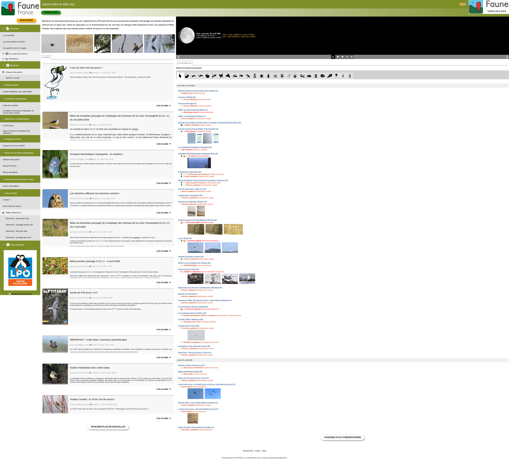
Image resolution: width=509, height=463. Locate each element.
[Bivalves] (329, 76)
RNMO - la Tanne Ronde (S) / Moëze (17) (193, 110)
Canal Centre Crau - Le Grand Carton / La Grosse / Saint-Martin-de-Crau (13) (206, 384)
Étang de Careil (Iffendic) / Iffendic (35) (192, 202)
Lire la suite (163, 105)
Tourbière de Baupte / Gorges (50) (190, 257)
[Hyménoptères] (241, 76)
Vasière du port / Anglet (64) (188, 269)
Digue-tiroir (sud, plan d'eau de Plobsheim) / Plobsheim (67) (200, 288)
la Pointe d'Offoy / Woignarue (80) (190, 319)
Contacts (257, 450)
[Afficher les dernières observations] (189, 68)
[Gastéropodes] (322, 76)
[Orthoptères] (234, 76)
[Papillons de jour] (221, 76)
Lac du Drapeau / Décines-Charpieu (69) (193, 307)
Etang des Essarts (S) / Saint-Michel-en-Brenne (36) (197, 220)
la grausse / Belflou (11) (187, 97)
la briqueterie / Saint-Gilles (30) (189, 172)
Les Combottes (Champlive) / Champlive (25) (195, 147)
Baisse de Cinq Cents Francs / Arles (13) (193, 378)
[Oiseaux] (180, 76)
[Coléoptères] (268, 76)
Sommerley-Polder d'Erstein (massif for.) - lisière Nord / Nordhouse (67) (205, 300)
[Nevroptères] (275, 76)
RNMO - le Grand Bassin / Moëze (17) (192, 116)
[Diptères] (282, 76)
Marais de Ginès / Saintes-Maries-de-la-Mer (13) (196, 427)
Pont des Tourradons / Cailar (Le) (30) (192, 189)
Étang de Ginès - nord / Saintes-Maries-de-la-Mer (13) (198, 403)
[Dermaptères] (343, 76)
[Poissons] (309, 76)
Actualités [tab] (46, 57)
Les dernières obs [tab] (184, 63)
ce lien (135, 129)
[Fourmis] (349, 76)
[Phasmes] (288, 76)
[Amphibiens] (207, 76)
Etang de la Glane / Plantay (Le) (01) (191, 365)
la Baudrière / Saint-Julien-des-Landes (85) (194, 346)
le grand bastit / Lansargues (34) (190, 195)
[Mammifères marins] (193, 76)
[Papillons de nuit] (227, 76)
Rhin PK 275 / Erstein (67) (187, 294)
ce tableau (136, 237)
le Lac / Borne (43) (185, 238)
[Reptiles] (200, 76)
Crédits (264, 450)
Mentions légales (248, 450)
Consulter (51, 12)
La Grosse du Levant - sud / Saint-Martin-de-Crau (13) (198, 409)
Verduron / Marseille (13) (187, 103)
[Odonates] (214, 76)
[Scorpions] (302, 76)
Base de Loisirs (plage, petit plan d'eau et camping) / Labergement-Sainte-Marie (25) (209, 123)
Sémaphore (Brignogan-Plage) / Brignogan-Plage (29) (198, 154)
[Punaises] (261, 76)
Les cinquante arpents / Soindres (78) (192, 313)
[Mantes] (248, 76)
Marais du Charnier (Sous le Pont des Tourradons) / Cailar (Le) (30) (203, 180)
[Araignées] (295, 76)
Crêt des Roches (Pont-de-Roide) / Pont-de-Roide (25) (198, 129)
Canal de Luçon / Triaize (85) (188, 326)
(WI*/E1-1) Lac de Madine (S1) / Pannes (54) (194, 263)
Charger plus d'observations (342, 437)
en (464, 4)
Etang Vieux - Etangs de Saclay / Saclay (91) (194, 353)
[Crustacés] (316, 76)
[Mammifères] (187, 76)
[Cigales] (254, 76)
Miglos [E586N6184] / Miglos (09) (190, 372)
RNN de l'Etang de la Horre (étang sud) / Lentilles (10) (198, 91)
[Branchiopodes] (336, 76)
